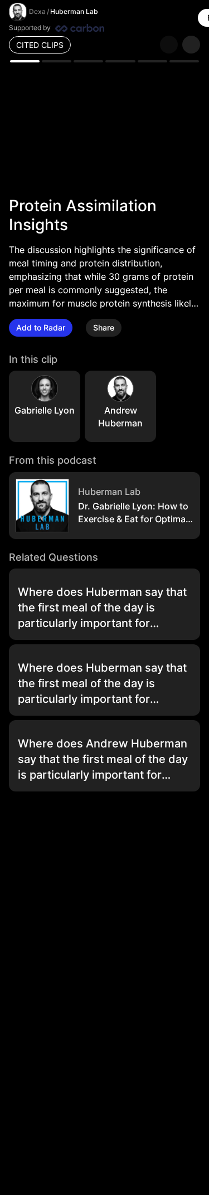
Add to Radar (40, 327)
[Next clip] (191, 45)
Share (103, 327)
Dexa (37, 11)
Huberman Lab (74, 11)
